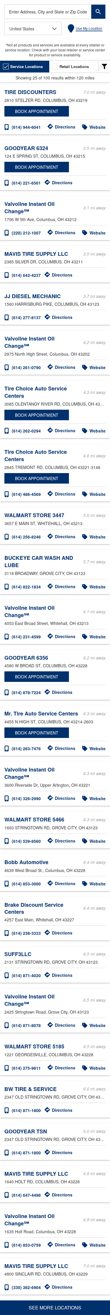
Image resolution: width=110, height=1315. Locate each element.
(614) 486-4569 (26, 494)
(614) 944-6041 (26, 127)
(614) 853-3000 (26, 884)
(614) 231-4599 (26, 637)
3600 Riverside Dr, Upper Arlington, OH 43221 (47, 785)
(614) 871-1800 (26, 1110)
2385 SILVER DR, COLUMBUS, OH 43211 (43, 262)
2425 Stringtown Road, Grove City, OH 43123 (46, 1012)
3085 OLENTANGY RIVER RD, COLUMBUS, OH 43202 (55, 404)
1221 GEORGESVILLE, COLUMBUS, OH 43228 (48, 1054)
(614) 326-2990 (26, 798)
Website (97, 127)
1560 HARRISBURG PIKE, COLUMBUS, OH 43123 (51, 304)
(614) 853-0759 (26, 1245)
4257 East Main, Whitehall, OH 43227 (39, 920)
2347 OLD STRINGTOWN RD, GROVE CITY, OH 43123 (55, 1097)
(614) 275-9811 (26, 1068)
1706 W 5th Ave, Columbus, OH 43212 (40, 219)
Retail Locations (74, 66)
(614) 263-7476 (26, 748)
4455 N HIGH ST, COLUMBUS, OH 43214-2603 (48, 722)
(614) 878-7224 (26, 692)
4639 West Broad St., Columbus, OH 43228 (44, 870)
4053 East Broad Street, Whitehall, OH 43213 (46, 623)
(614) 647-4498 (26, 1195)
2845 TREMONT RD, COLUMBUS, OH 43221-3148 (52, 467)
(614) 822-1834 (26, 587)
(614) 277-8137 (26, 317)
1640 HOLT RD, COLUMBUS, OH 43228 (42, 1181)
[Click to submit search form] (98, 12)
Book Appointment (36, 111)
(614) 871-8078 (26, 1025)
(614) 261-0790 (26, 367)
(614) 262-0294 (26, 431)
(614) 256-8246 (26, 537)
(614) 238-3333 (26, 933)
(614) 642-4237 (26, 275)
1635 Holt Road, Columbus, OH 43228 (40, 1231)
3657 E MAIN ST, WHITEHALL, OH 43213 (43, 523)
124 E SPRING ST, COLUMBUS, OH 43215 (44, 156)
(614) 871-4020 (26, 975)
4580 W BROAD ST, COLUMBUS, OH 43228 (45, 665)
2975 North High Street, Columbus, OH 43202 (47, 354)
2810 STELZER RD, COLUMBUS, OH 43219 (45, 100)
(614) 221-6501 (26, 183)
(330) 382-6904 (26, 1287)
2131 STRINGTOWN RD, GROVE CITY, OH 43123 (51, 962)
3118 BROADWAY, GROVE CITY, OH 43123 (44, 573)
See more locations (55, 1307)
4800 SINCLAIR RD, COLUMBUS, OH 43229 (46, 1274)
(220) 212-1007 (26, 233)
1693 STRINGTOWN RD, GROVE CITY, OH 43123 (51, 828)
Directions (65, 127)
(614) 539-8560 (26, 841)
